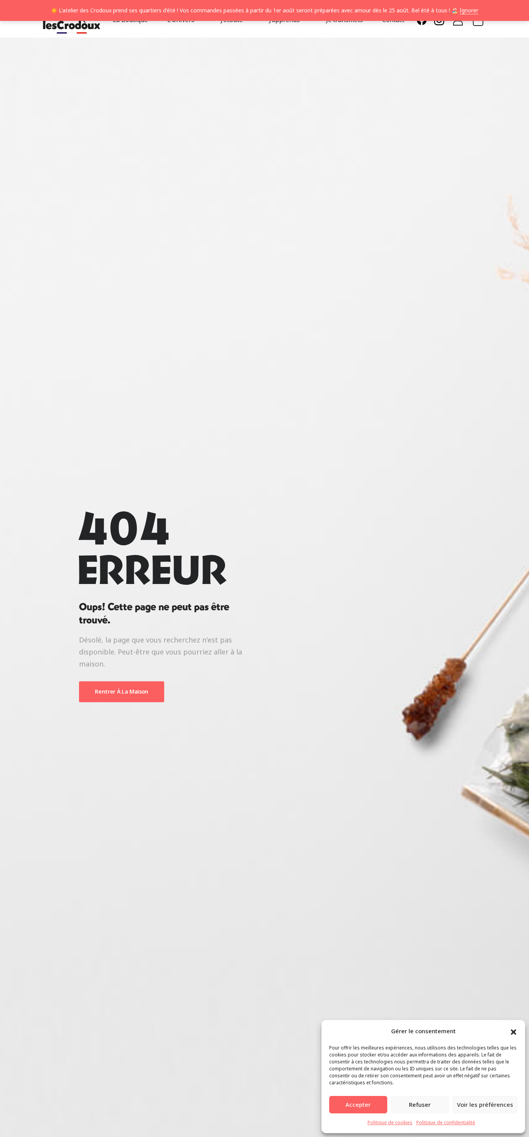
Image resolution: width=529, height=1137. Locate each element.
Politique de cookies (390, 1122)
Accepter (358, 1104)
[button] (513, 1031)
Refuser (420, 1104)
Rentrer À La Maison (121, 691)
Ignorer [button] (469, 10)
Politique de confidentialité (445, 1122)
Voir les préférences (485, 1104)
